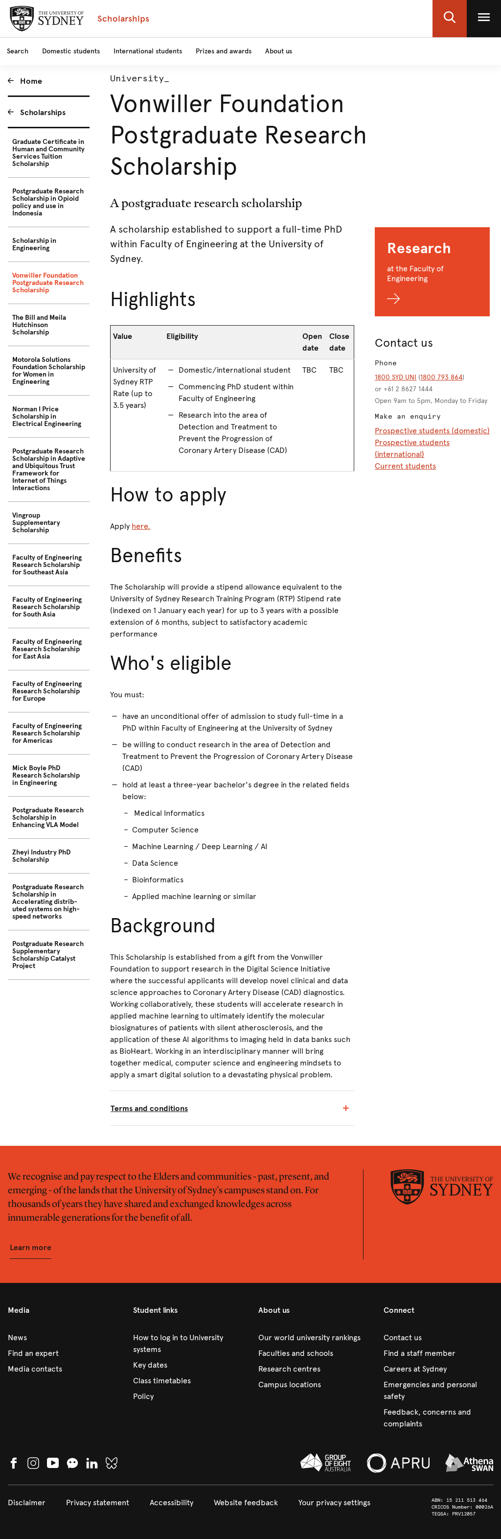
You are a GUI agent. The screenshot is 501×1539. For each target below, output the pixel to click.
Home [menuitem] (31, 81)
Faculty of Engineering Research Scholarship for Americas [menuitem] (47, 733)
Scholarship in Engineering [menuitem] (34, 244)
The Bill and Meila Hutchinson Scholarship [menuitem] (39, 324)
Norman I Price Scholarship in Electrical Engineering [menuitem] (46, 416)
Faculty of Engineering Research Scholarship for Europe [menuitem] (47, 691)
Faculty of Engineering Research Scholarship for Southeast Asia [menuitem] (47, 564)
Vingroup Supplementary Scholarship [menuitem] (36, 522)
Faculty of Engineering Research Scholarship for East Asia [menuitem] (47, 649)
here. (141, 526)
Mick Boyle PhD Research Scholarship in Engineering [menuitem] (46, 775)
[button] (450, 18)
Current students (405, 466)
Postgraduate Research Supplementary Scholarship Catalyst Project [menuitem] (48, 955)
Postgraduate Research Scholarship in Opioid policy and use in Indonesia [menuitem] (48, 202)
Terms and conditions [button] (149, 1108)
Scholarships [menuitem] (43, 112)
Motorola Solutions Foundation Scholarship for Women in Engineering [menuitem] (48, 370)
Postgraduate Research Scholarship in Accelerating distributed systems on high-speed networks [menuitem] (48, 902)
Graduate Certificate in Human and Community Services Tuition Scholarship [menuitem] (48, 153)
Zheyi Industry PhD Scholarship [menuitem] (41, 856)
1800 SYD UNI (395, 377)
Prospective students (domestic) (432, 430)
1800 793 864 (441, 377)
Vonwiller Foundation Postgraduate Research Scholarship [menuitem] (48, 282)
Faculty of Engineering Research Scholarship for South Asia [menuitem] (47, 606)
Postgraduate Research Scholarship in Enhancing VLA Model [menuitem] (48, 817)
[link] (62, 1338)
